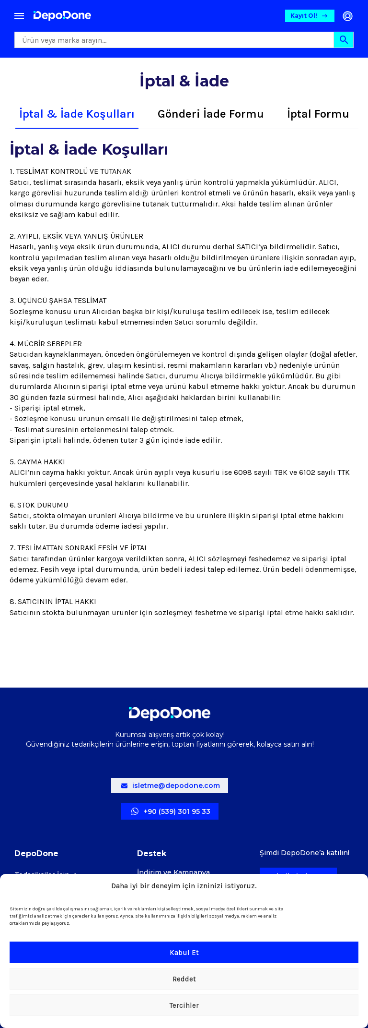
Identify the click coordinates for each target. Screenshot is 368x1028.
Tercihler (184, 1005)
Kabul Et (184, 952)
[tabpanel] (184, 390)
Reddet (184, 979)
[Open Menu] (19, 16)
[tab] (76, 114)
